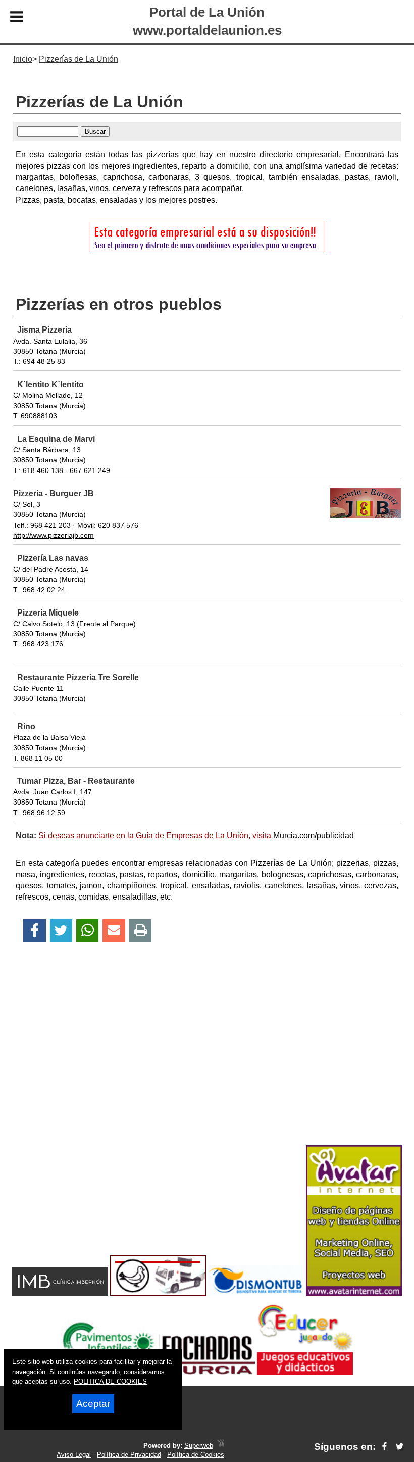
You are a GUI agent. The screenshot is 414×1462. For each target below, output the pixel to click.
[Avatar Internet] (354, 1293)
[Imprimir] (140, 930)
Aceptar (93, 1403)
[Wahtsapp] (87, 930)
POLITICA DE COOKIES (110, 1381)
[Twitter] (61, 930)
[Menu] (16, 18)
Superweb (198, 1445)
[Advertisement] (207, 1061)
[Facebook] (34, 930)
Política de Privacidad (129, 1454)
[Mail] (113, 930)
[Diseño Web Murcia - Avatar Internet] (220, 1445)
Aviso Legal (74, 1454)
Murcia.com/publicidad (313, 835)
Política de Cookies (195, 1454)
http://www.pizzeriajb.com (53, 535)
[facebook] (384, 1446)
